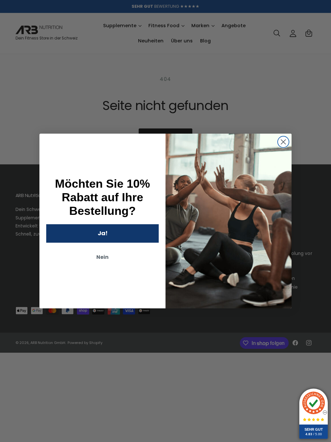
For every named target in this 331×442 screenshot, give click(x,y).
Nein (102, 257)
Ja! (103, 233)
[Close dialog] (283, 142)
